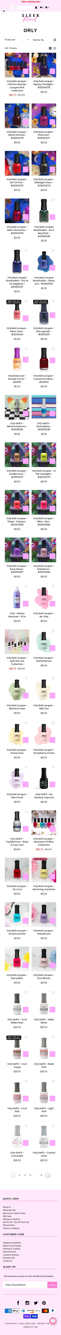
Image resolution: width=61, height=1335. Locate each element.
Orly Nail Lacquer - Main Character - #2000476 (17, 230)
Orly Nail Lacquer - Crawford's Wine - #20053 (43, 379)
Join (52, 1285)
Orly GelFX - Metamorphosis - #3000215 (17, 426)
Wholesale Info (9, 1210)
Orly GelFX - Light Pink (44, 1110)
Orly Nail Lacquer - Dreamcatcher (17, 932)
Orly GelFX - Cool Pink (17, 1110)
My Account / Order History (14, 1213)
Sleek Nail (30, 1323)
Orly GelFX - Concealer (17, 1154)
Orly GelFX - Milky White (44, 1021)
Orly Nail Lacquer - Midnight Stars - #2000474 (43, 182)
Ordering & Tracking (11, 1249)
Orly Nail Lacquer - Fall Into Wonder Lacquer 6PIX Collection (17, 86)
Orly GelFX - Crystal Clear (44, 1154)
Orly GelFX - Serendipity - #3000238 (43, 426)
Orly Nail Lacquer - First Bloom (43, 977)
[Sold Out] (52, 268)
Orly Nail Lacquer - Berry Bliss (17, 977)
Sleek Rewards (9, 1252)
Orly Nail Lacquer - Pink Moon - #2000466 (43, 569)
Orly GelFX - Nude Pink (44, 1066)
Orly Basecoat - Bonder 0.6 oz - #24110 (17, 379)
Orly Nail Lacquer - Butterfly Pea (43, 659)
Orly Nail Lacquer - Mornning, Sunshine (44, 888)
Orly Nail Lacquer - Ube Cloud (17, 796)
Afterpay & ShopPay (11, 1219)
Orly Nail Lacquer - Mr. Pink (43, 615)
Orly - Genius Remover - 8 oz (17, 615)
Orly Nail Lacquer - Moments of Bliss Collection (43, 842)
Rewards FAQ (9, 1258)
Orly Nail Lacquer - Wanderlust (43, 932)
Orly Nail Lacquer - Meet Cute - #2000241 (17, 331)
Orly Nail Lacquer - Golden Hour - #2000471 (17, 474)
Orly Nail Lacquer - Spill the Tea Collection (17, 661)
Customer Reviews (11, 1255)
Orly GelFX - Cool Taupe (17, 1066)
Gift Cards (7, 1216)
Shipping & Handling (12, 1243)
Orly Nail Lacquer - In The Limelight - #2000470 (44, 474)
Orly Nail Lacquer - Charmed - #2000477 (43, 135)
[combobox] (22, 8)
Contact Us (7, 1261)
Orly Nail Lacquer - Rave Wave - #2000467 (17, 569)
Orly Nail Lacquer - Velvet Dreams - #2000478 (17, 135)
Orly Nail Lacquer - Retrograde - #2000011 (43, 331)
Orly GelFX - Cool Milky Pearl (17, 1021)
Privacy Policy (9, 1225)
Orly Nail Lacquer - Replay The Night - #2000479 (43, 84)
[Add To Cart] (25, 71)
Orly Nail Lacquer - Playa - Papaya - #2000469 (17, 521)
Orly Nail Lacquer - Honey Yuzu (17, 751)
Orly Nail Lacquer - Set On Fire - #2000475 (17, 182)
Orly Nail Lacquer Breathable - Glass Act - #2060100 (44, 280)
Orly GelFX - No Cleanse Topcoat (44, 796)
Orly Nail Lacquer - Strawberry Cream (44, 751)
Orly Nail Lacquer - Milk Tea (43, 707)
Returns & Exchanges (12, 1246)
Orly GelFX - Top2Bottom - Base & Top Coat (17, 842)
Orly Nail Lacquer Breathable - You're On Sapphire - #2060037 (17, 282)
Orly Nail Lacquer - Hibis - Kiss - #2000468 (43, 521)
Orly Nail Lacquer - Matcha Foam (17, 707)
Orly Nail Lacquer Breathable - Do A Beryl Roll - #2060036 (44, 232)
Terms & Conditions (11, 1228)
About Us (7, 1207)
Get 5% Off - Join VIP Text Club (16, 1222)
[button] (53, 1321)
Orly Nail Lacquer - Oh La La (17, 888)
